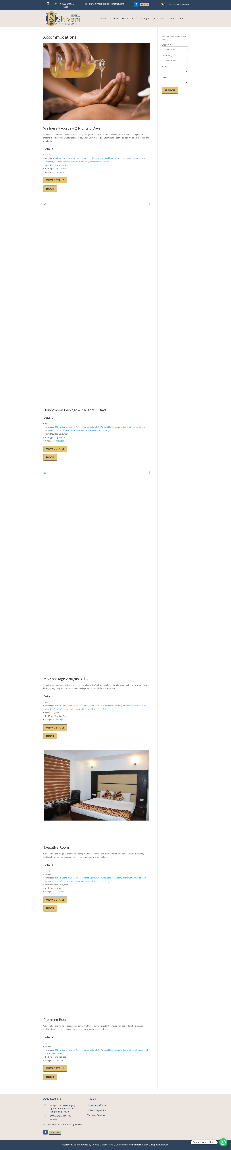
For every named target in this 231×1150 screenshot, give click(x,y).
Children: (165, 77)
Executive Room (56, 847)
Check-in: (166, 45)
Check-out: (167, 55)
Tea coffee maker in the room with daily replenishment (78, 161)
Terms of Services (96, 1115)
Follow (144, 4)
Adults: (164, 66)
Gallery (170, 18)
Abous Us (114, 18)
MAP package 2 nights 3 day (65, 678)
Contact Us (182, 18)
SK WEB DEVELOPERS (103, 1144)
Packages (145, 18)
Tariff (134, 18)
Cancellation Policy (96, 1105)
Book (50, 188)
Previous (48, 787)
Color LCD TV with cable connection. (105, 158)
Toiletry (106, 161)
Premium (59, 1060)
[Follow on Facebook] (136, 4)
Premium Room (55, 1019)
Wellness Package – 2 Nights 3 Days (71, 128)
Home (103, 18)
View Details (55, 180)
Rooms (125, 18)
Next (145, 787)
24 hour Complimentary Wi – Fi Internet (72, 158)
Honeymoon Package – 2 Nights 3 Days (74, 410)
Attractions (158, 18)
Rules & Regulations (97, 1110)
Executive (59, 891)
